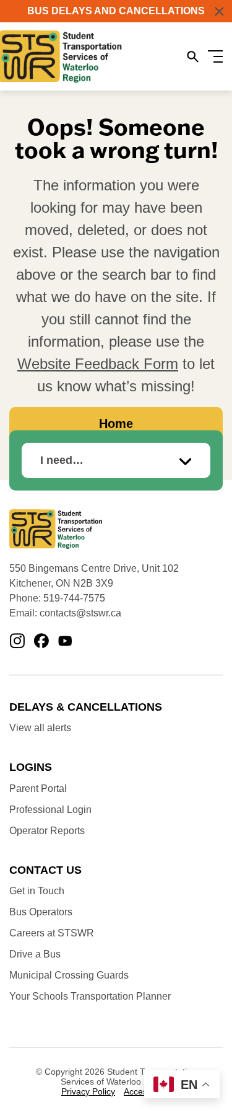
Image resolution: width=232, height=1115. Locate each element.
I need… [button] (62, 460)
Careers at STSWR (51, 933)
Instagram (17, 642)
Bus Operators (40, 912)
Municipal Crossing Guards (69, 975)
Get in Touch (36, 891)
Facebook (41, 642)
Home (116, 423)
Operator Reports (47, 830)
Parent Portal (38, 788)
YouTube (65, 642)
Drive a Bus (35, 954)
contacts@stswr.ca (80, 613)
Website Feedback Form (97, 363)
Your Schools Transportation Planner (90, 996)
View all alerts (40, 727)
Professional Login (50, 809)
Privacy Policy (88, 1091)
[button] (219, 11)
